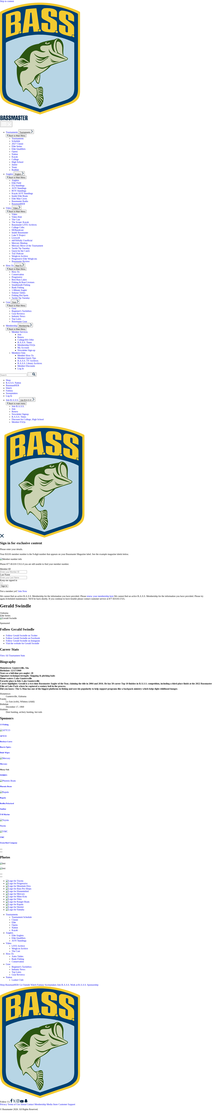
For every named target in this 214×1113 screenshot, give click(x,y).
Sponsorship (92, 985)
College (15, 159)
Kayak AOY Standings (22, 193)
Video (8, 208)
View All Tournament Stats (12, 655)
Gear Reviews (18, 313)
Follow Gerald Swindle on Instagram (23, 641)
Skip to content (7, 1)
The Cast (16, 219)
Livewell (16, 238)
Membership (11, 325)
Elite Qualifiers (18, 149)
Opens (15, 151)
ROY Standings (19, 191)
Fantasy (9, 390)
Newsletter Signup (20, 414)
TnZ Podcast (17, 253)
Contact (30, 1104)
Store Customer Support (64, 1104)
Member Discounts (26, 366)
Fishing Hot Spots (20, 295)
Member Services (20, 332)
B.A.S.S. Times (24, 342)
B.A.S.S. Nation (13, 383)
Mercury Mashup (20, 243)
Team (14, 167)
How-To (10, 265)
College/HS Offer (25, 340)
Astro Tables (17, 956)
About (23, 1104)
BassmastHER (18, 204)
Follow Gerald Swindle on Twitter (21, 635)
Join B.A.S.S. (12, 400)
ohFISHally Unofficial (22, 240)
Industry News (18, 316)
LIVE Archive (18, 946)
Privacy (3, 1104)
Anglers (9, 174)
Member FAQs (18, 422)
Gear (8, 302)
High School (17, 162)
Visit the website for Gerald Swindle (22, 643)
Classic (15, 920)
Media (49, 1104)
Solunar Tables (18, 293)
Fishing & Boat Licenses (23, 282)
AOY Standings (19, 188)
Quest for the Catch (21, 251)
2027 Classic (17, 143)
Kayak (15, 157)
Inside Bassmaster (20, 232)
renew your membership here (100, 596)
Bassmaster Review (21, 261)
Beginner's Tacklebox (22, 311)
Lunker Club (17, 980)
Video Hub (17, 217)
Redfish (15, 170)
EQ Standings (18, 185)
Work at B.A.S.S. (78, 985)
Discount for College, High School (28, 419)
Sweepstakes (12, 393)
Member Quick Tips (26, 358)
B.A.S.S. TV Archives (27, 360)
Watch (9, 388)
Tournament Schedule (22, 917)
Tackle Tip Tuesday (21, 248)
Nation (15, 154)
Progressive (17, 277)
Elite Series (17, 146)
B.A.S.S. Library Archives (29, 363)
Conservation (18, 274)
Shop (8, 380)
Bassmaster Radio (20, 201)
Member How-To (25, 355)
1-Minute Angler (19, 290)
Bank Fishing (18, 287)
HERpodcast (17, 230)
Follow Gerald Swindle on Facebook (23, 638)
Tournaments (12, 132)
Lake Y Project (18, 235)
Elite (14, 922)
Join (19, 334)
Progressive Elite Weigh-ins (24, 259)
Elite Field (16, 183)
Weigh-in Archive (20, 256)
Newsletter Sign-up (26, 350)
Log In (20, 368)
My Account (23, 347)
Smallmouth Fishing (21, 285)
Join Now (22, 591)
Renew (20, 337)
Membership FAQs (26, 345)
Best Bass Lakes (19, 279)
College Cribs (18, 227)
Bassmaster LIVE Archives (24, 225)
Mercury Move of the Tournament (27, 245)
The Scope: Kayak (20, 222)
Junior (14, 164)
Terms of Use (14, 1104)
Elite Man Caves (19, 198)
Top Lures (16, 319)
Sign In (4, 586)
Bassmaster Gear (19, 321)
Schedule (16, 141)
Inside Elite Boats (20, 196)
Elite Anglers (18, 935)
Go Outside (24, 985)
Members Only (18, 353)
